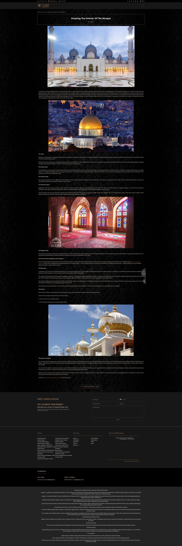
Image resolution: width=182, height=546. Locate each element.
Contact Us (75, 445)
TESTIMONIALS (94, 438)
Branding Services (41, 438)
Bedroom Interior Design (61, 440)
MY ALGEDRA (63, 1)
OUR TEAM (75, 441)
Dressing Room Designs (43, 441)
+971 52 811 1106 (42, 1)
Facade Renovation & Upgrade (62, 452)
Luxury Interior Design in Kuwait (45, 458)
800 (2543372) (130, 438)
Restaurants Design (60, 453)
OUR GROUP (76, 440)
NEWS (92, 441)
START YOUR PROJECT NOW (91, 386)
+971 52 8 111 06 (130, 439)
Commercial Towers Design (61, 445)
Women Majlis (58, 450)
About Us (75, 438)
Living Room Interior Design (62, 438)
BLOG (92, 443)
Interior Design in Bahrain (43, 443)
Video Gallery (94, 440)
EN (142, 1)
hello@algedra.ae (53, 1)
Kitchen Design (41, 440)
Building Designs (59, 441)
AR (143, 1)
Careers (75, 443)
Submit (118, 419)
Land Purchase (40, 448)
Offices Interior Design (60, 443)
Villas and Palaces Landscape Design (46, 450)
